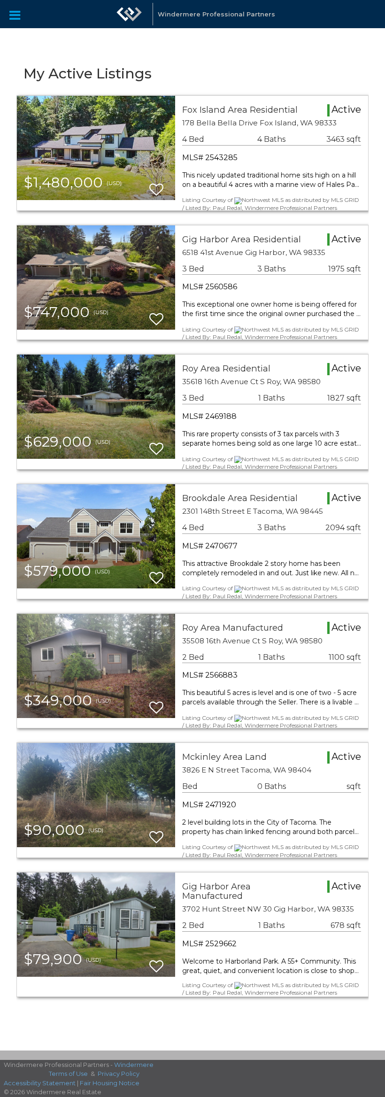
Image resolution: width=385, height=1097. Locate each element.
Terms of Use (68, 1073)
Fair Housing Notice (109, 1083)
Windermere (134, 1064)
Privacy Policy (118, 1073)
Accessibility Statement (40, 1083)
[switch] (156, 185)
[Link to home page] (129, 19)
